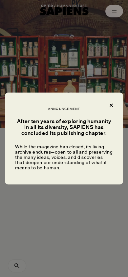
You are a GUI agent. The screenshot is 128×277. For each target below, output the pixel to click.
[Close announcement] (111, 104)
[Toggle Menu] (114, 11)
